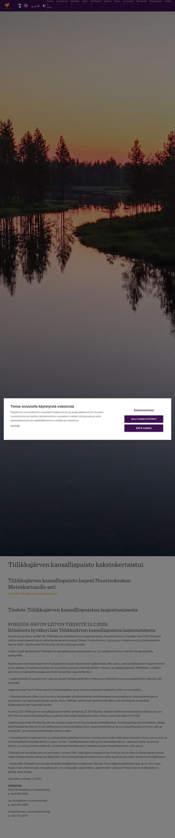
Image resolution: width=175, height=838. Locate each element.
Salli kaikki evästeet (144, 419)
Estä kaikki (144, 428)
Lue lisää (15, 425)
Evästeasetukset (144, 410)
